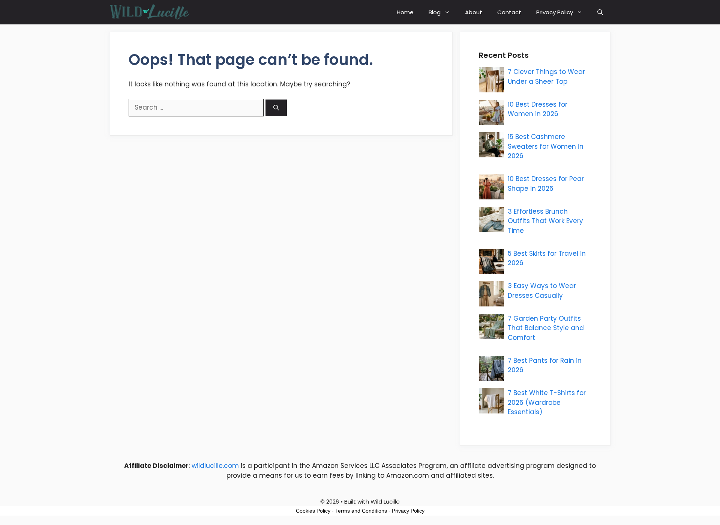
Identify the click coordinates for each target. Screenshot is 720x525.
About (473, 12)
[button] (600, 12)
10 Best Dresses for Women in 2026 (537, 109)
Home (405, 12)
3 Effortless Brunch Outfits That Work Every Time (545, 221)
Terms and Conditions (361, 511)
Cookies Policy (313, 511)
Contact (509, 12)
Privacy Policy (554, 12)
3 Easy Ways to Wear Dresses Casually (542, 290)
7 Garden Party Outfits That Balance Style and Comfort (546, 328)
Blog (435, 12)
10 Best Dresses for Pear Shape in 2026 (546, 183)
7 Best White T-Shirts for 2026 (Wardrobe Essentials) (547, 402)
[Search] (276, 108)
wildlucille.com (215, 465)
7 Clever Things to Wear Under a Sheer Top (546, 76)
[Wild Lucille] (150, 12)
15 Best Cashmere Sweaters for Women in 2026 (546, 146)
